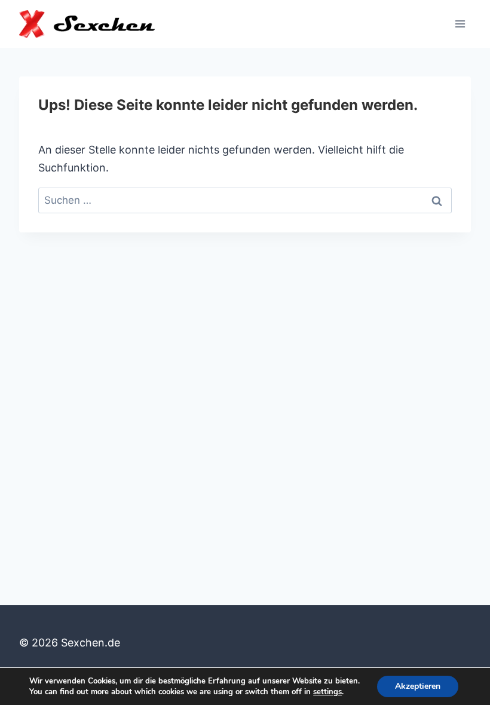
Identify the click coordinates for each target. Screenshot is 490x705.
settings (327, 691)
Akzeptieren (417, 686)
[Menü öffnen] (460, 23)
